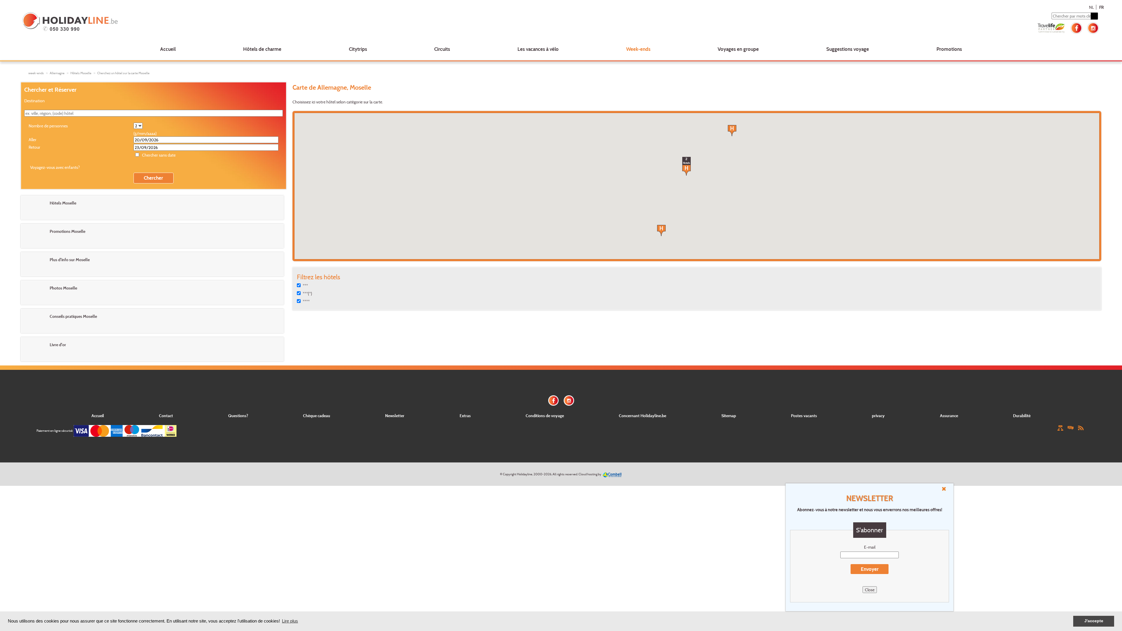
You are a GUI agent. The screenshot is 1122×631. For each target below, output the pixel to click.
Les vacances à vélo (538, 49)
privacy (878, 415)
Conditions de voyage (545, 415)
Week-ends (638, 49)
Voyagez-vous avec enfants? (55, 167)
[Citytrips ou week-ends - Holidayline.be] (243, 22)
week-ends (36, 73)
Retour (34, 147)
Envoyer (870, 569)
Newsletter (394, 415)
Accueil (168, 49)
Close (870, 589)
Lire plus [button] (290, 620)
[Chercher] (1094, 16)
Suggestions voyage (847, 49)
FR (1101, 7)
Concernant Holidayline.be (642, 415)
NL (1091, 7)
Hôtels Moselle (80, 73)
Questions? (238, 415)
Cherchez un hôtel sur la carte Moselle (123, 73)
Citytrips (358, 49)
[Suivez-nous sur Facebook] (1076, 27)
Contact (166, 415)
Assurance (949, 415)
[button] (661, 230)
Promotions (949, 49)
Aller (33, 139)
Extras (465, 415)
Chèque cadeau (316, 415)
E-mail (869, 547)
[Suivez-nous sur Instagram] (1093, 27)
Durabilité (1022, 415)
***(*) (307, 293)
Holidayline (524, 474)
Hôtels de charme (262, 49)
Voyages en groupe (738, 49)
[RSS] (1080, 427)
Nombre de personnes (48, 125)
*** (305, 285)
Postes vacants (804, 415)
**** (306, 301)
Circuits (442, 49)
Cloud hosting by (590, 474)
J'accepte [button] (1093, 621)
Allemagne (57, 73)
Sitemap (728, 415)
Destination (34, 100)
